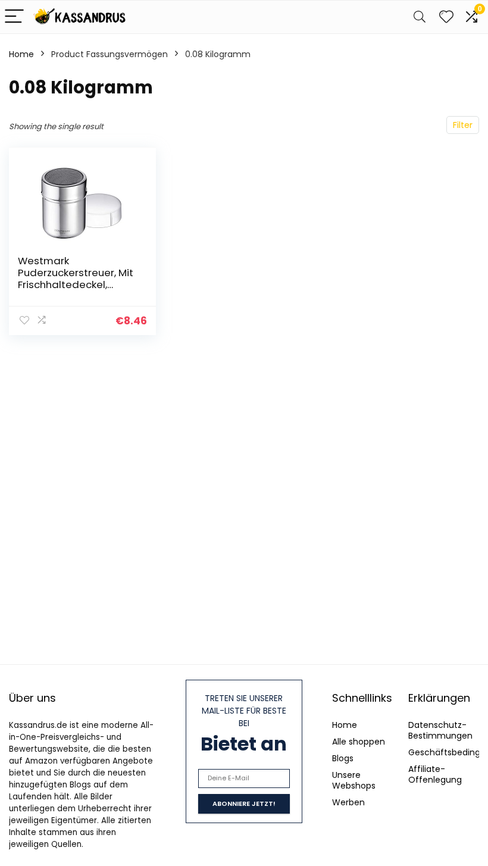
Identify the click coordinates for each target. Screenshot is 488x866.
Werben (348, 802)
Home (21, 54)
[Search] (419, 17)
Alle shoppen (358, 742)
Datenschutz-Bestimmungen (440, 730)
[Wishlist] (446, 17)
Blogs (343, 758)
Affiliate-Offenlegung (435, 774)
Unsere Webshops (354, 780)
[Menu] (14, 17)
